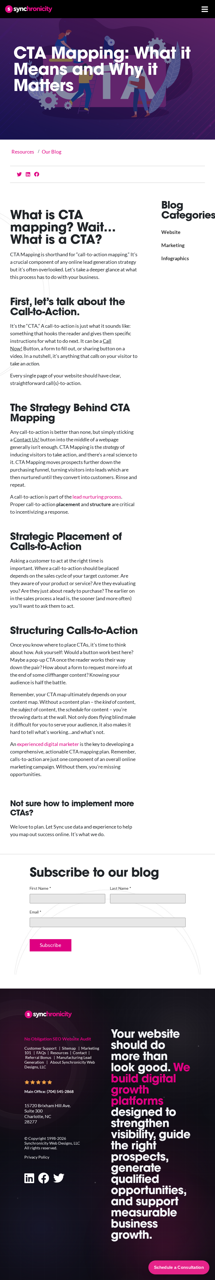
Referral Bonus (38, 1057)
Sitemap (69, 1048)
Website (171, 232)
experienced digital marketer (48, 744)
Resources (22, 152)
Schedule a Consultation (179, 1267)
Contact (80, 1052)
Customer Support (40, 1048)
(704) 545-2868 (60, 1091)
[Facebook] (36, 174)
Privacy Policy (36, 1157)
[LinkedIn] (28, 174)
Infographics (175, 258)
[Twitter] (19, 174)
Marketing (172, 245)
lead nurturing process (97, 497)
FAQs (41, 1052)
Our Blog (51, 152)
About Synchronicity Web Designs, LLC (59, 1064)
